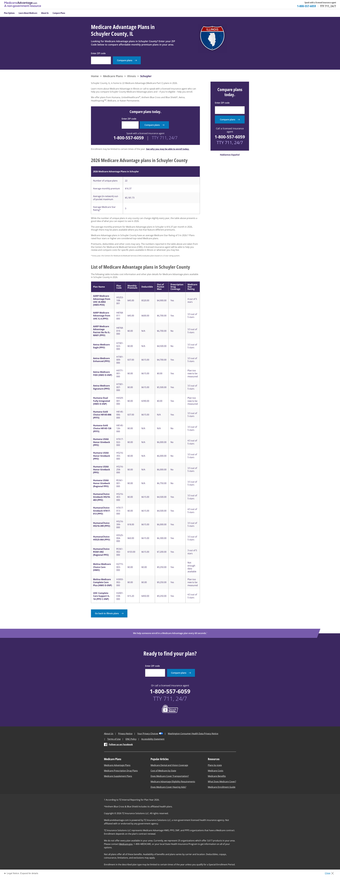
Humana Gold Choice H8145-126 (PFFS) (102, 428)
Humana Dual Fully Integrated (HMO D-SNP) (101, 400)
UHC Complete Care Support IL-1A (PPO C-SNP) (101, 596)
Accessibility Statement (152, 739)
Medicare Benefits (217, 776)
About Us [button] (45, 13)
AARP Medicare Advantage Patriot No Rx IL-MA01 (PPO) (101, 331)
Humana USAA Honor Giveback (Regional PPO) (101, 483)
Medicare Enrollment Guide (221, 787)
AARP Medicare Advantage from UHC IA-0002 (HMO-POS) (101, 300)
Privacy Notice (125, 733)
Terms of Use (114, 739)
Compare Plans (59, 13)
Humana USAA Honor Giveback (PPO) (101, 442)
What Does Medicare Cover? (222, 781)
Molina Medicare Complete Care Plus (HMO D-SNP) (102, 582)
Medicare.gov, (126, 844)
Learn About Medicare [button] (28, 13)
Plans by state (215, 765)
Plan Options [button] (9, 13)
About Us (108, 733)
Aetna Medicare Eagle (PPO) (101, 346)
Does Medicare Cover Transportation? (170, 776)
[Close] (330, 872)
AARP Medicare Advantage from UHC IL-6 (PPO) (101, 315)
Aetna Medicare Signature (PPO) (101, 387)
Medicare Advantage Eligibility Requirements (173, 781)
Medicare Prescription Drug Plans (121, 770)
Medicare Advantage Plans (117, 765)
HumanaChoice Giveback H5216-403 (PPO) (101, 497)
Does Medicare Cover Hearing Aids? (168, 787)
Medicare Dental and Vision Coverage (169, 765)
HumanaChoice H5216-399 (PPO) (101, 524)
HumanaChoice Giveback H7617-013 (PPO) (101, 510)
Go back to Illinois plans (107, 613)
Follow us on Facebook (121, 744)
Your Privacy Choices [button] (147, 733)
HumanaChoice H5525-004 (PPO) (101, 538)
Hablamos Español (230, 154)
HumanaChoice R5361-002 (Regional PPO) (101, 551)
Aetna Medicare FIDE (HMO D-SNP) (102, 373)
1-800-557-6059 (306, 6)
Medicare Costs (215, 770)
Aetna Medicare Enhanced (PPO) (101, 360)
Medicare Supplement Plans (118, 776)
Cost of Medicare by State (163, 770)
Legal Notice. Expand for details (22, 873)
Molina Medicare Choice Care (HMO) (102, 567)
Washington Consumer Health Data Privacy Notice (193, 733)
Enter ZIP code (98, 53)
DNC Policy (131, 739)
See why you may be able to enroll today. (167, 149)
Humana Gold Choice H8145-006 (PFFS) (102, 414)
